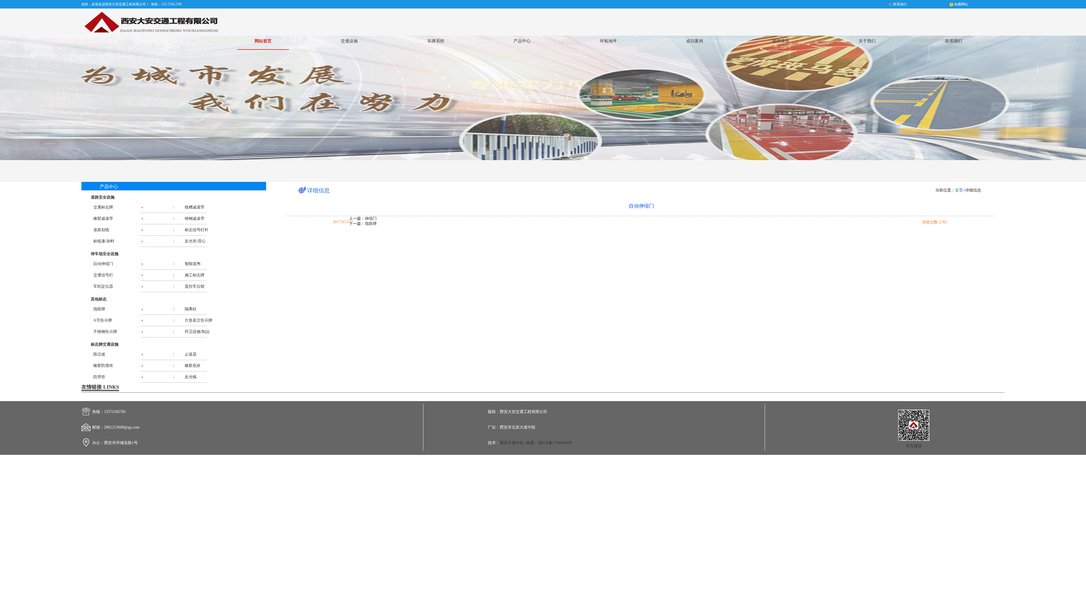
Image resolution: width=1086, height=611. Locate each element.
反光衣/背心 (195, 241)
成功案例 (694, 40)
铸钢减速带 (194, 218)
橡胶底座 (193, 365)
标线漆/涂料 (103, 241)
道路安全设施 (103, 197)
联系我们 (900, 4)
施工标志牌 (194, 275)
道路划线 (101, 230)
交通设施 (349, 40)
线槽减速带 (194, 207)
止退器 (191, 354)
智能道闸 (193, 264)
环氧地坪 (608, 40)
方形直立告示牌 (198, 320)
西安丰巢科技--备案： (519, 443)
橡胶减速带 (103, 218)
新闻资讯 (780, 40)
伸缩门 (371, 218)
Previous (10, 96)
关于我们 (867, 40)
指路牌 (99, 309)
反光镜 (191, 377)
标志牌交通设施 (104, 344)
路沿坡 (99, 354)
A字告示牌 (102, 320)
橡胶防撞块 (103, 365)
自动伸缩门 (103, 264)
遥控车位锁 (194, 286)
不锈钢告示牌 (105, 332)
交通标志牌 (103, 207)
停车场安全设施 (104, 254)
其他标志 (99, 299)
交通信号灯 (103, 275)
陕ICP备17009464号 (555, 443)
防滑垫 (99, 377)
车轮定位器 (103, 286)
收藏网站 (961, 4)
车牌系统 (435, 40)
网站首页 (263, 40)
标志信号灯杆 (196, 230)
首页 (959, 190)
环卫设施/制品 (197, 332)
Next (1076, 96)
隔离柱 (191, 309)
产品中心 (522, 40)
